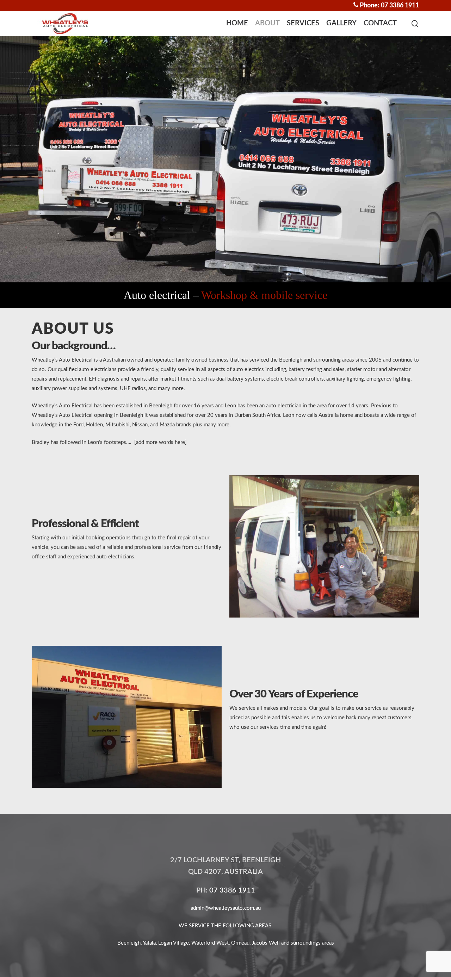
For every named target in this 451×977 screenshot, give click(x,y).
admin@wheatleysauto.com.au (226, 908)
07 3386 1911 (232, 890)
